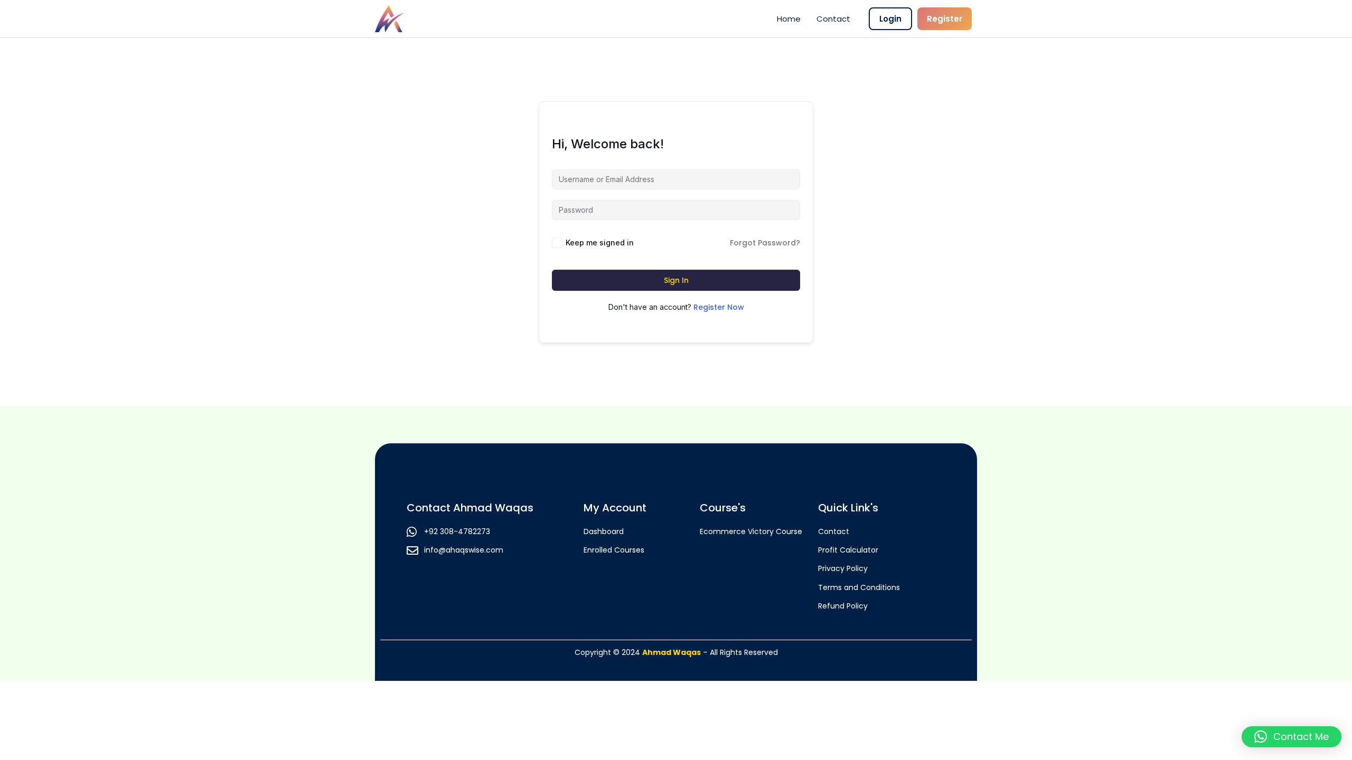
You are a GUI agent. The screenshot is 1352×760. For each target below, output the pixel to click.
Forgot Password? (765, 243)
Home (789, 18)
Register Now (718, 307)
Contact (833, 18)
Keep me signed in (600, 242)
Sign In (676, 280)
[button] (1291, 736)
